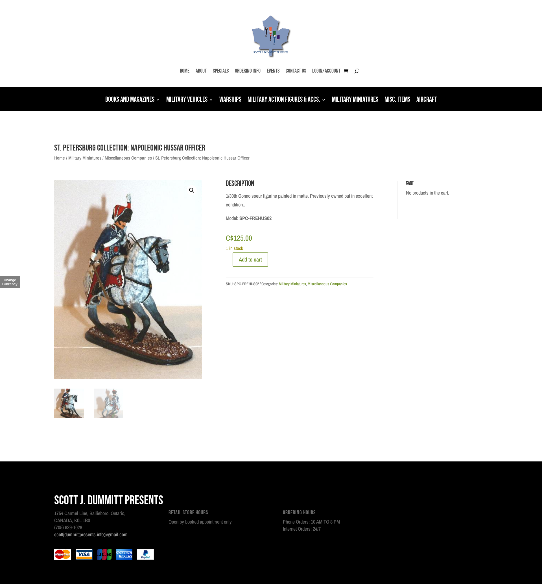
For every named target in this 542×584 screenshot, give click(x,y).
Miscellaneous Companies (128, 158)
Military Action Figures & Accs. (284, 100)
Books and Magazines (129, 100)
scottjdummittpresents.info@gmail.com (91, 534)
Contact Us (296, 70)
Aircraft (426, 100)
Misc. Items (397, 100)
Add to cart (250, 259)
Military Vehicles (186, 100)
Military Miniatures (355, 100)
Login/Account (326, 70)
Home (184, 70)
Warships (230, 100)
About (201, 70)
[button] (192, 190)
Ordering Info (248, 70)
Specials (221, 70)
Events (273, 70)
